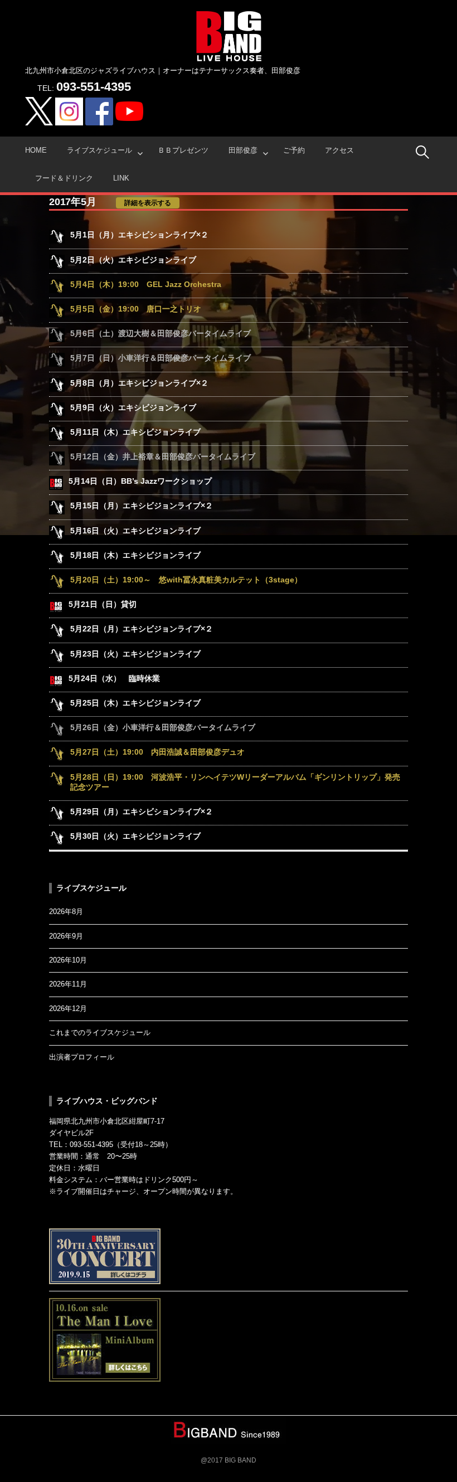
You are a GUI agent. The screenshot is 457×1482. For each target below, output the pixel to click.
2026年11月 (68, 984)
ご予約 (294, 150)
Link (121, 178)
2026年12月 (68, 1008)
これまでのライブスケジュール (99, 1032)
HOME (36, 150)
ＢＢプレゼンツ (183, 150)
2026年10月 (68, 960)
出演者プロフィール (81, 1057)
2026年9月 (66, 936)
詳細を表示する (147, 203)
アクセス (339, 150)
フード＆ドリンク (64, 178)
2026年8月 (66, 911)
